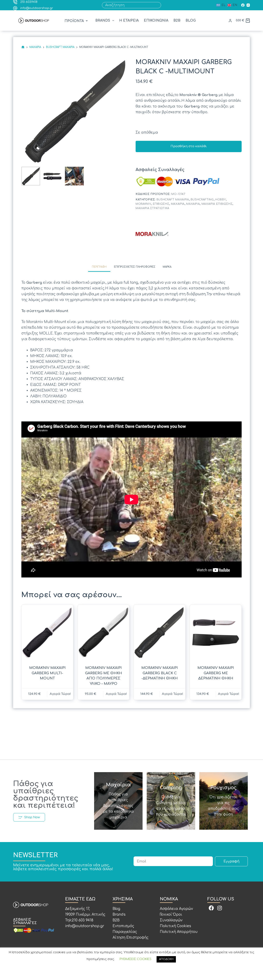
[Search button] (158, 5)
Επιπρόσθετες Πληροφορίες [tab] (134, 266)
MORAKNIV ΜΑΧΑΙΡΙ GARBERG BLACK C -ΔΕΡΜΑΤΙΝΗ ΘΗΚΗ (159, 673)
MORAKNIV (143, 203)
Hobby (220, 199)
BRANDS (102, 20)
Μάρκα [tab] (167, 266)
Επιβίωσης (161, 203)
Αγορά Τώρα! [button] (60, 694)
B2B (176, 20)
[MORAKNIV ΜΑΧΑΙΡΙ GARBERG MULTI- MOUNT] (47, 632)
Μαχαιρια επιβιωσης (217, 203)
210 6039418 (28, 1)
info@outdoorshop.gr (36, 8)
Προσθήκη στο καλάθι (189, 146)
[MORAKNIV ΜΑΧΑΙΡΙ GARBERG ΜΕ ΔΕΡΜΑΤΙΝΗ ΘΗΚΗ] (215, 632)
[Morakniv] (152, 233)
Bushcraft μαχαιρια (173, 199)
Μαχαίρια (178, 203)
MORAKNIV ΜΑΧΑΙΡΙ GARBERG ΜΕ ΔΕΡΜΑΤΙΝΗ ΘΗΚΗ (215, 673)
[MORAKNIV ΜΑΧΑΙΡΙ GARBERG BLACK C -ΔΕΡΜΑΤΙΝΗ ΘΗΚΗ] (159, 632)
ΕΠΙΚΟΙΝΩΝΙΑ (156, 20)
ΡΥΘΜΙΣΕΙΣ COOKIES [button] (135, 959)
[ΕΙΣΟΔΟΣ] (230, 20)
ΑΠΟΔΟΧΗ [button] (166, 959)
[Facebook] (243, 5)
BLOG (191, 20)
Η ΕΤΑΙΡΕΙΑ (129, 20)
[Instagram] (248, 5)
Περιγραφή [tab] (99, 266)
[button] (76, 21)
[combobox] (128, 5)
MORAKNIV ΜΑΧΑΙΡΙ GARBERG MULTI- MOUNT (47, 673)
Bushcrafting (202, 199)
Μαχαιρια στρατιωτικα (152, 208)
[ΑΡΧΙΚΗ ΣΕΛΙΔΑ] (22, 47)
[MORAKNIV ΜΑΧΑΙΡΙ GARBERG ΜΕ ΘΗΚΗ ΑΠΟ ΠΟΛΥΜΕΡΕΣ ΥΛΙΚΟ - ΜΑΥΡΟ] (103, 632)
